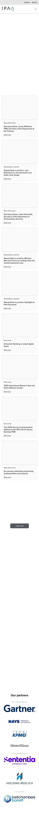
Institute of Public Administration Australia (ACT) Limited (8, 9)
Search (34, 2)
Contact (27, 2)
